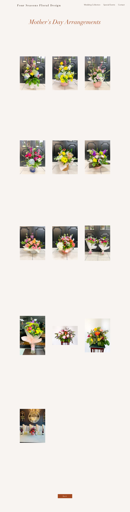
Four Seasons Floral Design (39, 5)
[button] (92, 4)
